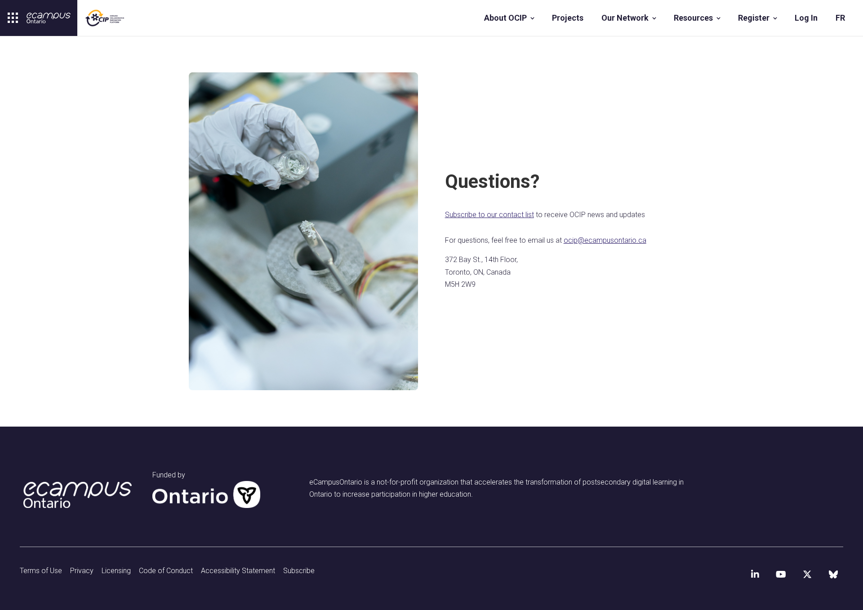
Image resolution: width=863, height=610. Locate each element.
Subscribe (299, 570)
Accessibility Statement (238, 570)
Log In (806, 17)
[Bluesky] (833, 574)
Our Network (625, 17)
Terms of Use (41, 570)
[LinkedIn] (755, 574)
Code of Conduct (166, 570)
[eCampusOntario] (48, 18)
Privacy (81, 570)
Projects (567, 17)
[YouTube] (781, 574)
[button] (13, 18)
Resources (693, 17)
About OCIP (505, 17)
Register (754, 17)
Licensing (116, 570)
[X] (807, 574)
